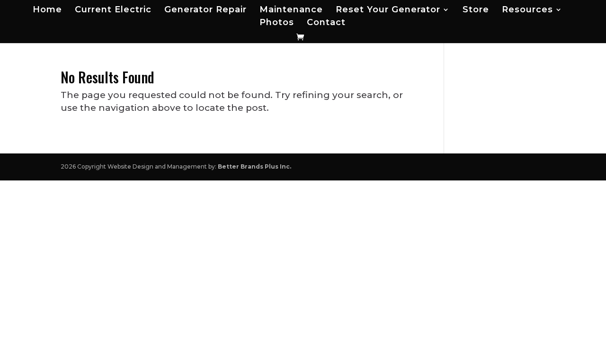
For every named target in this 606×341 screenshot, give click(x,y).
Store (476, 10)
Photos (276, 23)
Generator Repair (205, 10)
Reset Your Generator (388, 10)
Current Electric (113, 10)
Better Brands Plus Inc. (254, 166)
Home (47, 10)
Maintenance (291, 10)
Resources (527, 10)
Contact (326, 23)
